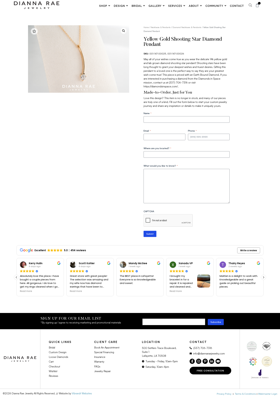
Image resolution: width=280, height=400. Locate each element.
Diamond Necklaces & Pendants (187, 27)
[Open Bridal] (144, 6)
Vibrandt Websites (82, 393)
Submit (150, 233)
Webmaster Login (267, 393)
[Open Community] (225, 6)
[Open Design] (127, 6)
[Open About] (201, 6)
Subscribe (215, 322)
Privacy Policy (225, 393)
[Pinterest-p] (205, 361)
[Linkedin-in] (211, 361)
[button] (124, 31)
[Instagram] (198, 361)
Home (146, 27)
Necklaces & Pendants (161, 27)
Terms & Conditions (245, 393)
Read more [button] (26, 291)
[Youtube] (218, 361)
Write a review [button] (248, 250)
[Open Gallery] (163, 6)
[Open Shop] (109, 6)
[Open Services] (184, 6)
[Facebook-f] (192, 361)
